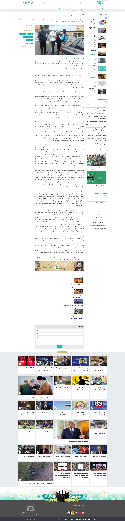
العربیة (64, 519)
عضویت (22, 3)
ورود (19, 3)
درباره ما (80, 519)
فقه (80, 138)
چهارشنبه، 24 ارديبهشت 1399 (74, 287)
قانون (31, 34)
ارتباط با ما (85, 519)
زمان (83, 203)
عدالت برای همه (29, 39)
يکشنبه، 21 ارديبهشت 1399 (76, 318)
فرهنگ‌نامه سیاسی (87, 11)
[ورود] (32, 519)
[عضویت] (30, 519)
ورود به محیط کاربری (70, 519)
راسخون (103, 8)
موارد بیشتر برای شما (26, 46)
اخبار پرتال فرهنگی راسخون (76, 508)
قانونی (60, 61)
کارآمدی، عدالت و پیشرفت (77, 11)
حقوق (28, 34)
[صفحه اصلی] (34, 519)
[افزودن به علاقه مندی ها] (28, 519)
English (59, 519)
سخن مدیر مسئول (91, 519)
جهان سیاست (95, 11)
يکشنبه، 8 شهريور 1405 (38, 8)
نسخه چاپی (28, 43)
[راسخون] (101, 5)
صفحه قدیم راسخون (63, 8)
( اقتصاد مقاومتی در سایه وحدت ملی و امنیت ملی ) (26, 8)
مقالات (100, 11)
